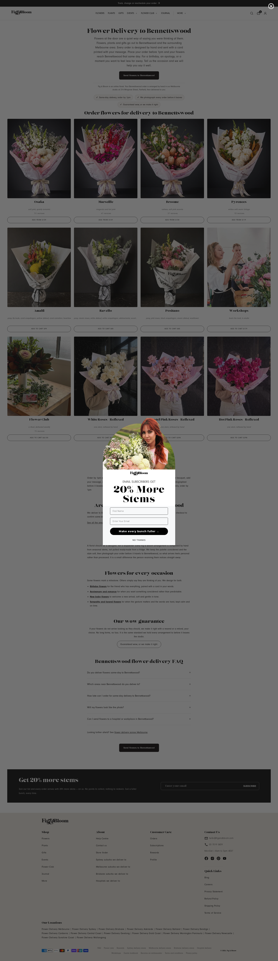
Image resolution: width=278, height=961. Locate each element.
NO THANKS (139, 540)
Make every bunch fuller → (139, 531)
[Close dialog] (271, 6)
